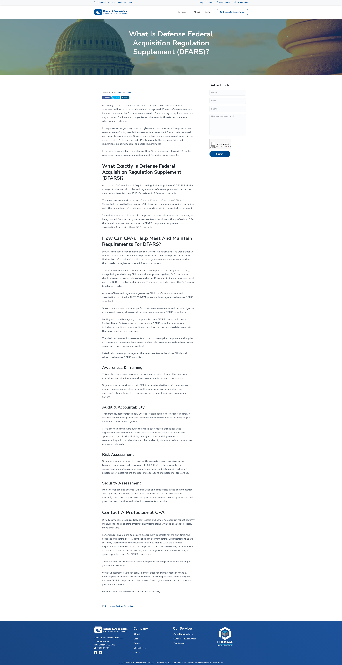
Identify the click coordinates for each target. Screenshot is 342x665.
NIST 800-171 (138, 297)
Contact (137, 652)
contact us (145, 591)
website (131, 591)
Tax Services (179, 643)
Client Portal (140, 648)
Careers (210, 2)
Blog (201, 2)
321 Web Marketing (177, 662)
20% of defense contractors (177, 109)
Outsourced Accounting (184, 638)
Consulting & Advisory (184, 634)
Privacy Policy (202, 662)
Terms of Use (217, 662)
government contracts (170, 580)
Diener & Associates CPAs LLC (140, 662)
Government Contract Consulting (119, 606)
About (137, 634)
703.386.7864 (103, 648)
